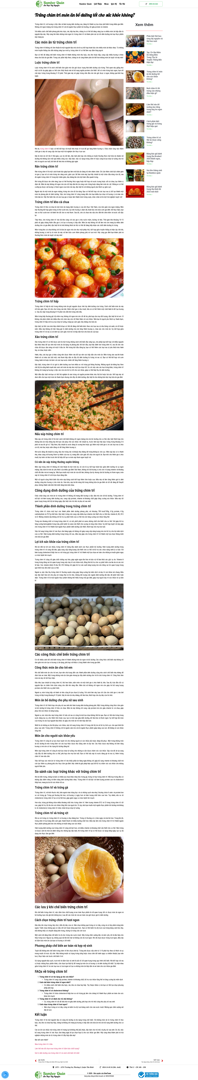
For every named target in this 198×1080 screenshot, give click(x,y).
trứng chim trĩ (45, 149)
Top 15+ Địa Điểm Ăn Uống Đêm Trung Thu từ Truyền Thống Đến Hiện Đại (154, 57)
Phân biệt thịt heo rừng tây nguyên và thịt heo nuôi (155, 38)
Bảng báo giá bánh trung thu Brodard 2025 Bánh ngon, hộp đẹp (154, 157)
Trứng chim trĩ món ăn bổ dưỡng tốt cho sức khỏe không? (154, 75)
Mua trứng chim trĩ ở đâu (43, 1044)
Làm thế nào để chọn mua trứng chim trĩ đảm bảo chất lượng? (57, 1048)
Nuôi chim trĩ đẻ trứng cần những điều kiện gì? (153, 90)
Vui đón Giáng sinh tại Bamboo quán (154, 171)
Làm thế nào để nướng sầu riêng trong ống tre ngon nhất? (154, 108)
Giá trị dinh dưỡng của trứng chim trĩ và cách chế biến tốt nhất (57, 1053)
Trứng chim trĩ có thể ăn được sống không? (154, 140)
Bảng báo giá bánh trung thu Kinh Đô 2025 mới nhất (154, 189)
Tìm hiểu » (149, 44)
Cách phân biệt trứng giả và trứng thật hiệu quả (154, 123)
